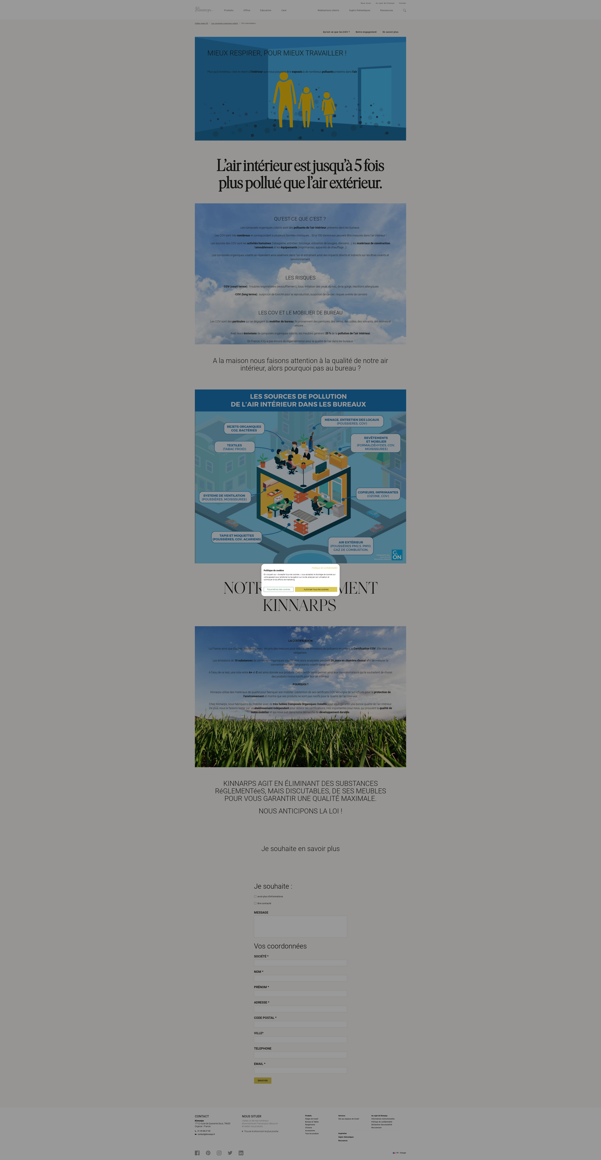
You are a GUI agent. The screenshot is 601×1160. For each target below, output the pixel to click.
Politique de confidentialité (324, 568)
